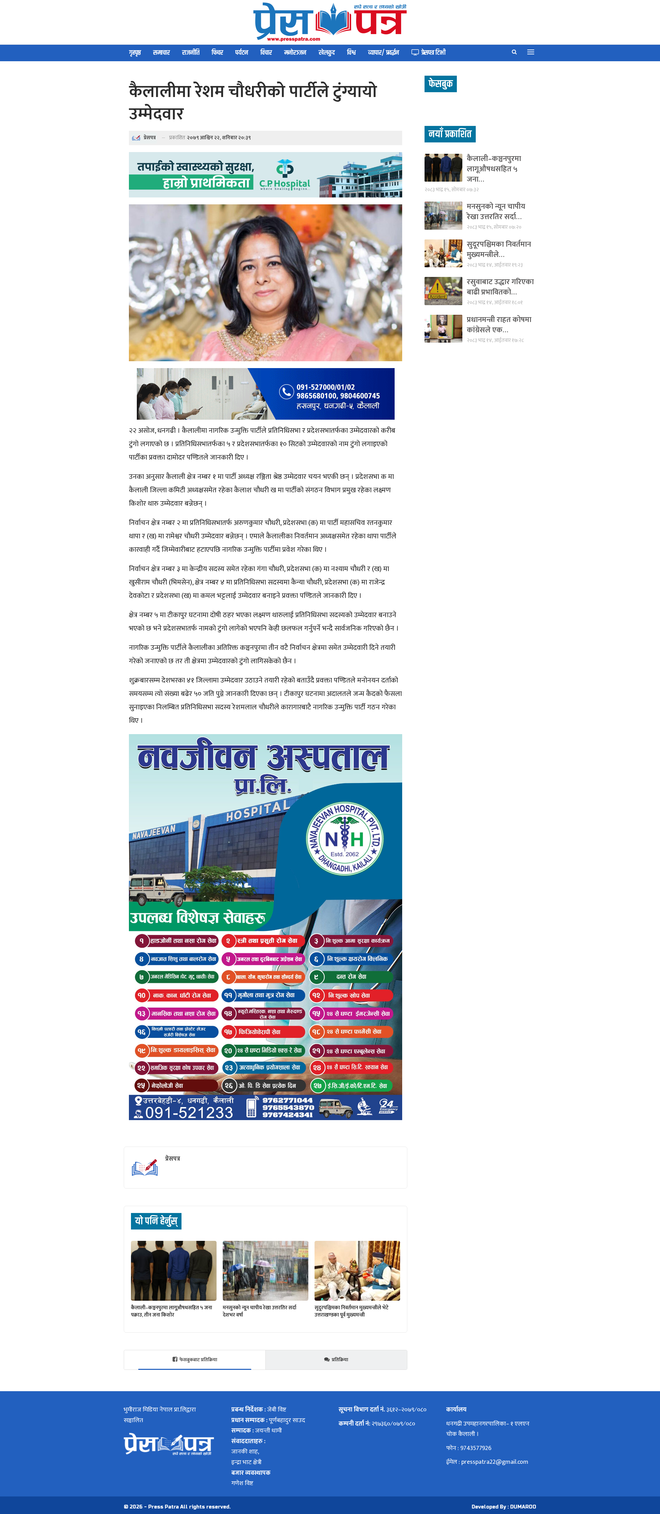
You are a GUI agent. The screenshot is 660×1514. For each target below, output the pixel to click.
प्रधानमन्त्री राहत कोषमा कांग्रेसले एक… (499, 324)
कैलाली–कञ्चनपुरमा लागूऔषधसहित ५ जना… (494, 169)
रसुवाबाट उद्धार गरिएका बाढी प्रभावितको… (500, 287)
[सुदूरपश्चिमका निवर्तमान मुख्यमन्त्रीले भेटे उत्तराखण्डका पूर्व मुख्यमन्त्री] (357, 1271)
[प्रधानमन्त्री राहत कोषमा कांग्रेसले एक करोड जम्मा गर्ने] (443, 329)
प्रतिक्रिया (340, 1360)
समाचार (161, 52)
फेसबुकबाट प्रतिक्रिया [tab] (198, 1360)
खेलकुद (327, 52)
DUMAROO (523, 1507)
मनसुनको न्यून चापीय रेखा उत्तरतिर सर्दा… (496, 211)
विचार (266, 52)
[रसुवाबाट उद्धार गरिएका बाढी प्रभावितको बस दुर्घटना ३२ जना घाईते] (443, 291)
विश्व (351, 52)
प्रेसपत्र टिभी (433, 52)
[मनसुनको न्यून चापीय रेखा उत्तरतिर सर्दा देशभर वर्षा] (265, 1271)
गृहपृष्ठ (135, 52)
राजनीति (190, 52)
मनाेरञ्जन (295, 52)
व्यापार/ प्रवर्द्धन (383, 52)
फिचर (217, 52)
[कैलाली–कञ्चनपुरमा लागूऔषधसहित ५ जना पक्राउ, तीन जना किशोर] (174, 1271)
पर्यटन (241, 52)
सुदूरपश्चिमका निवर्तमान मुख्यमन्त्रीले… (499, 249)
